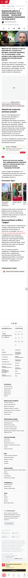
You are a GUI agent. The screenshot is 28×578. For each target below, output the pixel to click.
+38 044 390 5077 (19, 328)
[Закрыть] (25, 564)
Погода (5, 395)
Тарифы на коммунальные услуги (12, 444)
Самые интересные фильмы (10, 455)
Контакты (17, 363)
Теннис (5, 499)
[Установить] (14, 567)
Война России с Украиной (11, 400)
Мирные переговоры (9, 406)
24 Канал (4, 6)
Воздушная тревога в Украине (11, 408)
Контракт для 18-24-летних (10, 426)
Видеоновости (7, 392)
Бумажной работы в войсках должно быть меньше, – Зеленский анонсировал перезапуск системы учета (21, 6)
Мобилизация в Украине (11, 419)
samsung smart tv (16, 537)
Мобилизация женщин (9, 424)
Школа (5, 472)
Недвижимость (8, 482)
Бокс (5, 495)
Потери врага (7, 414)
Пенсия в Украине (8, 448)
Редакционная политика (7, 354)
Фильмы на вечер (8, 459)
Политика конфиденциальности (6, 367)
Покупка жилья (7, 486)
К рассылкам (9, 523)
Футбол (6, 497)
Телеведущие (5, 359)
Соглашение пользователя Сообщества (18, 353)
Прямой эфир (7, 390)
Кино (5, 453)
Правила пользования (7, 364)
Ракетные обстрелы (8, 402)
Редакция (4, 352)
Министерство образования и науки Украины (15, 470)
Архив (16, 371)
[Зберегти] (24, 28)
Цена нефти (7, 439)
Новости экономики (9, 437)
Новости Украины (11, 6)
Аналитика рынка (8, 484)
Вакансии (17, 365)
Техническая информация (18, 360)
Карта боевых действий (9, 404)
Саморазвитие (7, 475)
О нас (3, 349)
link (15, 334)
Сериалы (6, 463)
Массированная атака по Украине (12, 410)
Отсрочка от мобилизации (10, 428)
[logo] (6, 2)
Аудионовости (7, 394)
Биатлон (6, 501)
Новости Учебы (8, 468)
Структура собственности (18, 368)
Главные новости (8, 386)
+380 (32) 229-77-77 (10, 556)
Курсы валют (7, 441)
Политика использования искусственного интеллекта (5, 371)
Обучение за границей (9, 477)
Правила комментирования (19, 357)
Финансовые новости (9, 443)
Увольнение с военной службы (11, 421)
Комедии (6, 461)
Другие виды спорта (9, 502)
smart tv (6, 537)
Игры (16, 375)
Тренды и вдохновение (9, 488)
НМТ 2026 (6, 473)
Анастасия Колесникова (10, 21)
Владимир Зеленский (13, 24)
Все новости (7, 384)
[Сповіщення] (26, 2)
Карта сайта (17, 373)
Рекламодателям (5, 361)
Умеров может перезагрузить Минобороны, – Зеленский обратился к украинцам (13, 104)
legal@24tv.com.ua (18, 558)
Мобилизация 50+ (8, 422)
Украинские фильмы (9, 457)
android (6, 533)
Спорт (5, 493)
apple (16, 533)
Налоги (6, 446)
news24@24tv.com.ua (7, 328)
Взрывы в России (8, 412)
